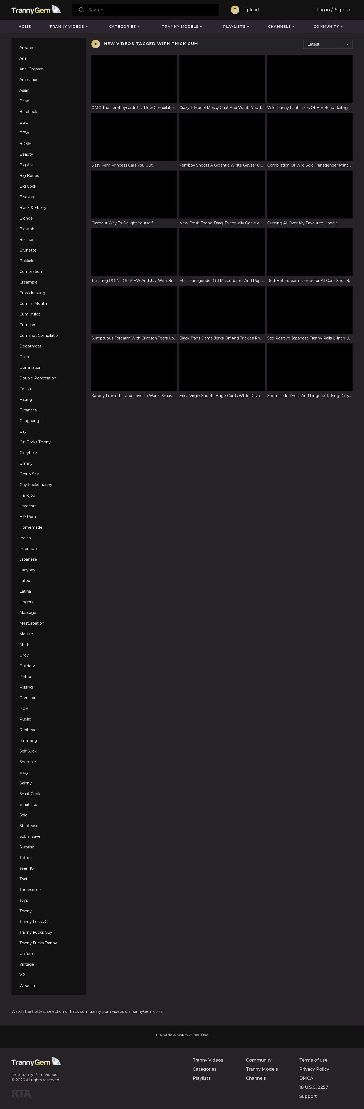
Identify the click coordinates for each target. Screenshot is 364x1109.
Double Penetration (37, 378)
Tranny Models (180, 26)
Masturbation (31, 623)
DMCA (306, 1078)
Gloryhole (28, 452)
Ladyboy (27, 570)
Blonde (26, 218)
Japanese (28, 559)
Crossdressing (32, 292)
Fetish (25, 388)
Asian (24, 90)
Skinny (25, 783)
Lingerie (27, 602)
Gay (23, 431)
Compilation (30, 271)
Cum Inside (30, 314)
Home (24, 26)
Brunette (28, 250)
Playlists (234, 26)
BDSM (25, 143)
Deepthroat (30, 346)
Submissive (30, 836)
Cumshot (28, 324)
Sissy (24, 772)
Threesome (30, 889)
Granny (26, 463)
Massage (27, 612)
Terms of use (313, 1060)
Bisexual (27, 197)
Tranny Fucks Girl (35, 921)
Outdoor (27, 665)
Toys (23, 900)
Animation (29, 79)
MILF (24, 644)
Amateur (27, 47)
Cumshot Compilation (39, 335)
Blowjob (26, 228)
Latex (24, 580)
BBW (24, 133)
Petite (25, 676)
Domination (30, 367)
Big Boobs (29, 175)
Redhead (28, 729)
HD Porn (27, 516)
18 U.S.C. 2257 (313, 1087)
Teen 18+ (27, 868)
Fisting (25, 399)
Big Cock (27, 186)
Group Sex (29, 474)
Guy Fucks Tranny (35, 484)
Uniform (27, 953)
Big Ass (26, 165)
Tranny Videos (66, 26)
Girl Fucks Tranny (35, 442)
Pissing (26, 687)
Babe (24, 101)
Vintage (26, 964)
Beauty (26, 154)
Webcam (28, 985)
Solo (23, 815)
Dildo (24, 356)
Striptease (28, 825)
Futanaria (28, 410)
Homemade (30, 527)
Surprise (26, 847)
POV (23, 708)
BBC (23, 122)
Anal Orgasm (31, 69)
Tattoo (25, 857)
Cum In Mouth (33, 303)
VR (22, 975)
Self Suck (28, 751)
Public (25, 719)
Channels (279, 26)
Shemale (27, 761)
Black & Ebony (32, 207)
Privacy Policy (314, 1069)
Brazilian (27, 239)
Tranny (25, 911)
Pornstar (27, 697)
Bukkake (27, 260)
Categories (122, 26)
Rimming (28, 740)
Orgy (24, 655)
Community (326, 26)
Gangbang (29, 420)
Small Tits (28, 804)
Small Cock (29, 793)
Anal (23, 58)
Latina (25, 591)
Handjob (27, 495)
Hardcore (28, 506)
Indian (25, 538)
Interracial (28, 548)
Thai (23, 879)
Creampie (28, 282)
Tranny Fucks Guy (35, 932)
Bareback (28, 111)
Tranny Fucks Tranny (38, 943)
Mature (26, 634)
